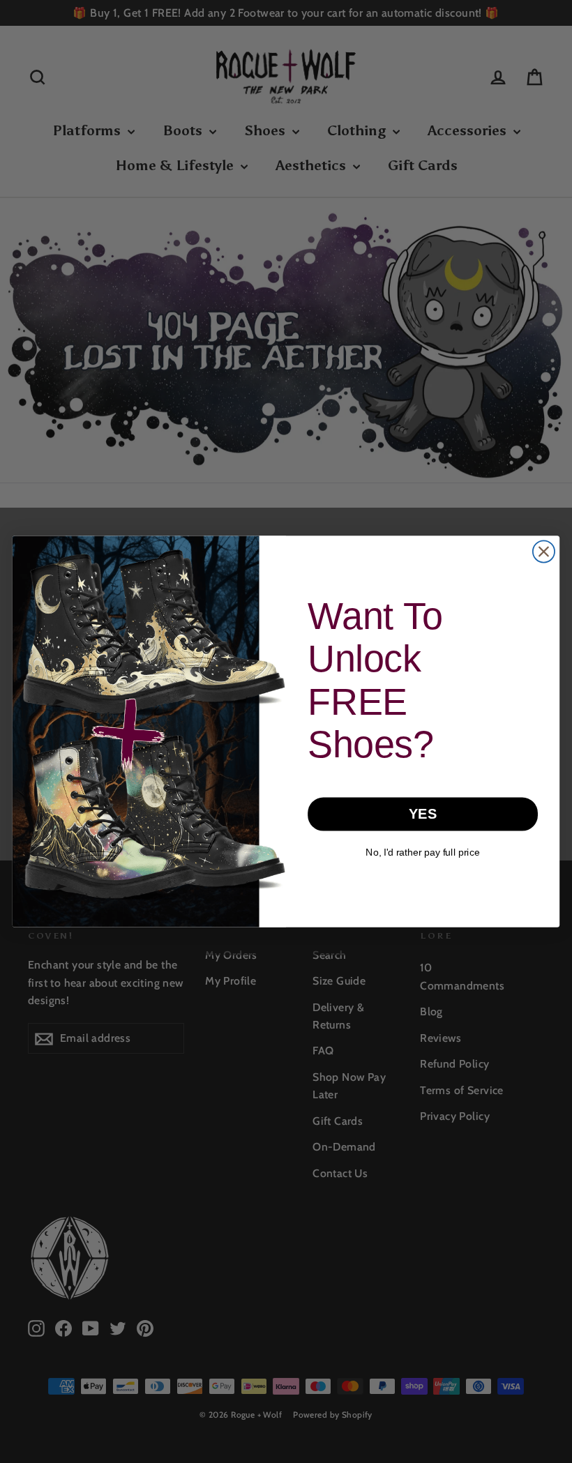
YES (423, 813)
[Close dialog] (544, 551)
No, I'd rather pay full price (423, 852)
